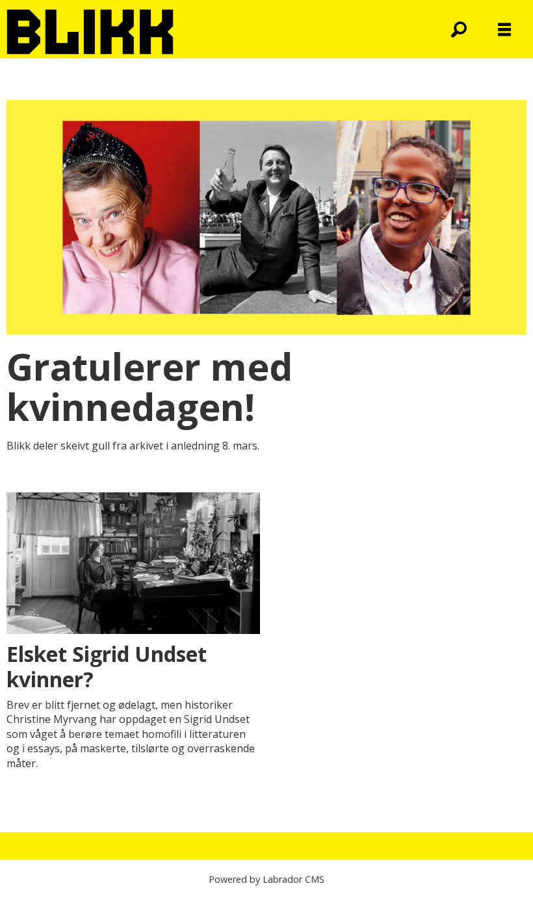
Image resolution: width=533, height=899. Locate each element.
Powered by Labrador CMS (266, 879)
